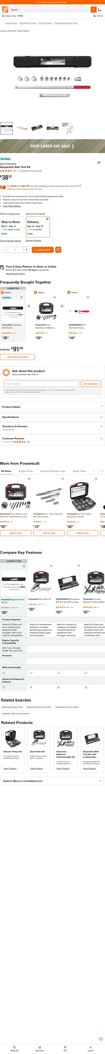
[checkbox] (35, 292)
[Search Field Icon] (94, 10)
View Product (9, 768)
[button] (52, 407)
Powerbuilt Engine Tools (66, 23)
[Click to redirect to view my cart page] (99, 9)
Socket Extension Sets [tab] (52, 471)
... (1, 23)
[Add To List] (58, 250)
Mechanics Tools (28, 23)
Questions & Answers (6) (31, 171)
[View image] (6, 128)
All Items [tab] (6, 471)
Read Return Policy (15, 273)
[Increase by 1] (27, 250)
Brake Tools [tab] (79, 471)
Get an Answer (90, 383)
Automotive (11, 23)
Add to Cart (44, 249)
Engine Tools (45, 23)
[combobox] (50, 9)
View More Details (12, 206)
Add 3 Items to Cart (17, 357)
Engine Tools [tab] (26, 471)
